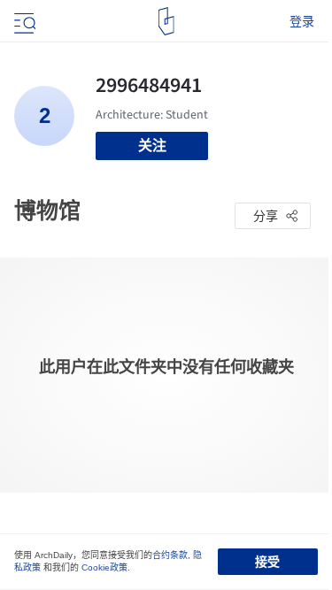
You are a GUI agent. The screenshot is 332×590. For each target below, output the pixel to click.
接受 (267, 562)
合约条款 (170, 555)
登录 (302, 21)
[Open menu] (23, 21)
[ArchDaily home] (166, 21)
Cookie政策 (104, 567)
